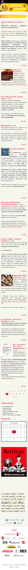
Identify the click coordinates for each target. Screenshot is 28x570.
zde (22, 129)
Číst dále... (24, 65)
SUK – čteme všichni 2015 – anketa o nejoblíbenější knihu (19, 346)
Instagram (19, 523)
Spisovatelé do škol (8, 413)
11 (20, 394)
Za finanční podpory (10, 534)
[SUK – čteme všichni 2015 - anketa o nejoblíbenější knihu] (7, 355)
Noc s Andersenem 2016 (16, 149)
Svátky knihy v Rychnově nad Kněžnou (17, 71)
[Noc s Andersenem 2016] (5, 155)
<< (3, 423)
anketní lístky (10, 367)
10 (16, 394)
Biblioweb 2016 (5, 125)
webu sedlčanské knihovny (14, 227)
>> (24, 423)
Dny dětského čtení (8, 406)
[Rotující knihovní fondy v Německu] (7, 285)
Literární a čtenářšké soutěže (10, 411)
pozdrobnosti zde (21, 84)
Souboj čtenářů (7, 408)
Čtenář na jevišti (7, 409)
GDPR (18, 564)
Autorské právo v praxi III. (13, 31)
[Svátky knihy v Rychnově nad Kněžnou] (7, 80)
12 (23, 394)
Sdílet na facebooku (14, 520)
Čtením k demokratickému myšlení (12, 414)
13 (14, 396)
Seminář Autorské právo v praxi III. (11, 22)
